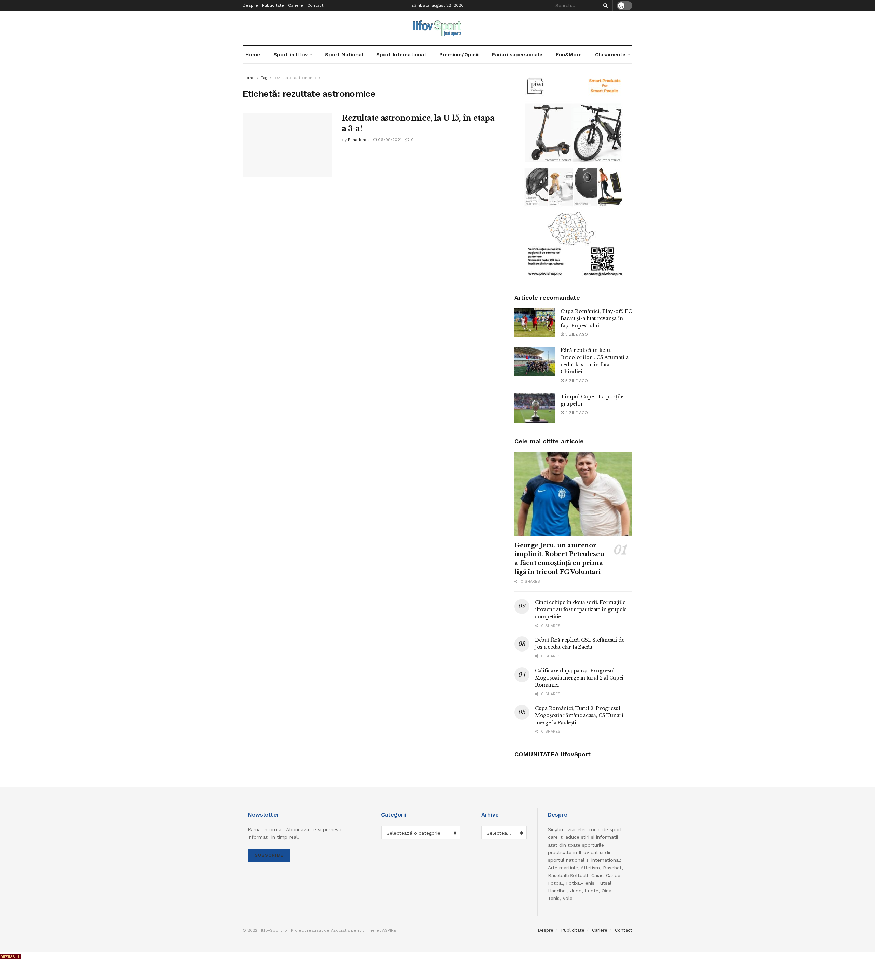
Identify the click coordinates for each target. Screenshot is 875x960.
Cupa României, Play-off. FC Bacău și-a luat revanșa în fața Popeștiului (596, 318)
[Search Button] (604, 5)
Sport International (401, 55)
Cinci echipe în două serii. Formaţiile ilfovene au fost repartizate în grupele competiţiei (581, 609)
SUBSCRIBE (269, 855)
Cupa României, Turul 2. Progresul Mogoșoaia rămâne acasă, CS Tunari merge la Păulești (579, 715)
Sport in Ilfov (290, 55)
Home (252, 55)
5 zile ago (576, 380)
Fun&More (569, 55)
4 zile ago (576, 412)
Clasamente (610, 55)
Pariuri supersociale (517, 55)
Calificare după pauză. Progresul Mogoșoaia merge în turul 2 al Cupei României (579, 678)
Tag (264, 77)
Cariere (295, 5)
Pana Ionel (358, 139)
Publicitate (273, 5)
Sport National (344, 55)
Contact (315, 5)
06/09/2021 (389, 139)
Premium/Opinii (459, 55)
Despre (250, 5)
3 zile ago (576, 334)
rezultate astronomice (296, 77)
